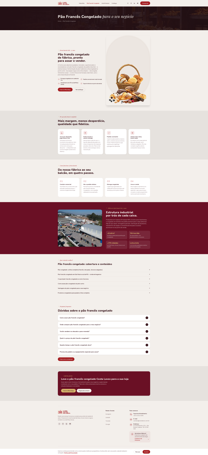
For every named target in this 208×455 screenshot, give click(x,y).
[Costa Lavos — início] (63, 3)
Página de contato (84, 390)
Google (108, 424)
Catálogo (114, 3)
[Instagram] (131, 3)
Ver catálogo (79, 89)
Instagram (108, 414)
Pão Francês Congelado (93, 3)
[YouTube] (137, 3)
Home (59, 21)
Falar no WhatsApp (65, 89)
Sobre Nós (81, 3)
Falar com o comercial (66, 359)
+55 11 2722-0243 (138, 415)
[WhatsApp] (128, 3)
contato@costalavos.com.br (141, 420)
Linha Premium (105, 3)
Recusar (137, 452)
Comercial (145, 3)
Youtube (108, 421)
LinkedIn (108, 417)
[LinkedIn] (134, 3)
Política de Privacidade (70, 452)
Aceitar (146, 452)
